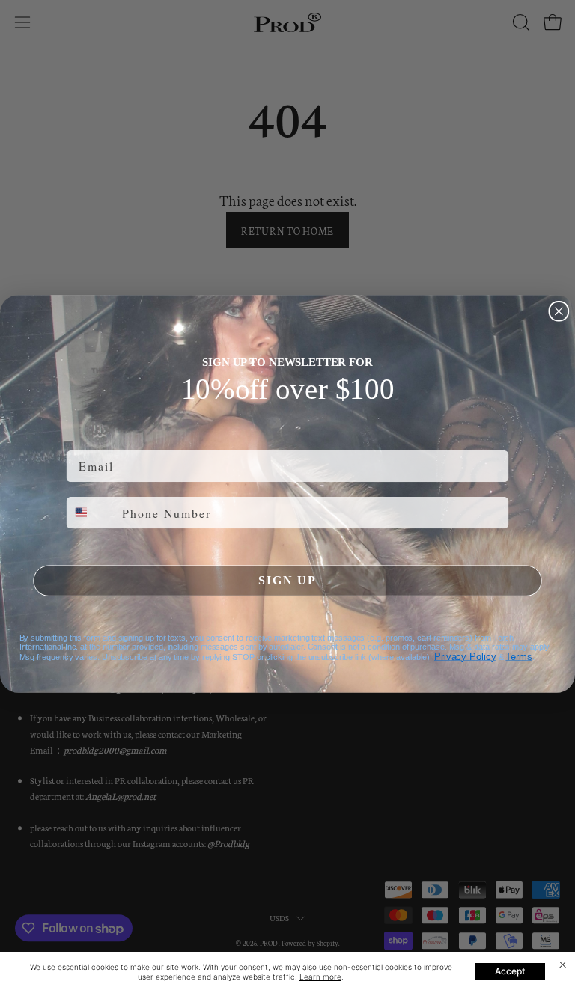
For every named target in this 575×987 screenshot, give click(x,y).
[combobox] (91, 512)
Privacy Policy (465, 655)
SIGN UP (287, 580)
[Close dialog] (559, 311)
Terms (518, 655)
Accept (510, 971)
